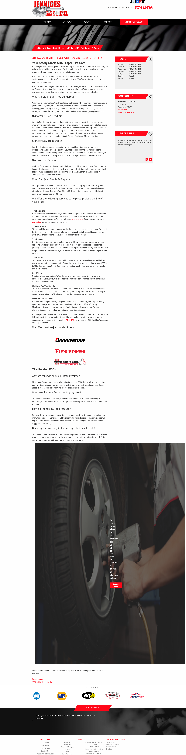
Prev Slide (147, 159)
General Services (94, 746)
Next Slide (150, 159)
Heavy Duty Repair (93, 751)
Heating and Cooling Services (94, 749)
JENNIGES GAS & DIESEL (42, 58)
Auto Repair (67, 22)
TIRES (99, 58)
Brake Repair (37, 679)
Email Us (121, 112)
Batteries (67, 749)
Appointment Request (134, 22)
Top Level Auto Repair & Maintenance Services (75, 58)
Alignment (67, 745)
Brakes (67, 752)
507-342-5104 (144, 7)
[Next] (153, 720)
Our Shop (47, 22)
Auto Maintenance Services (44, 682)
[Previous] (32, 720)
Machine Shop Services (93, 753)
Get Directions (129, 112)
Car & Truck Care (67, 754)
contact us (36, 222)
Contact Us (108, 22)
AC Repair (67, 742)
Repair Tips (88, 22)
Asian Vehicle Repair (67, 747)
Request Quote (116, 585)
